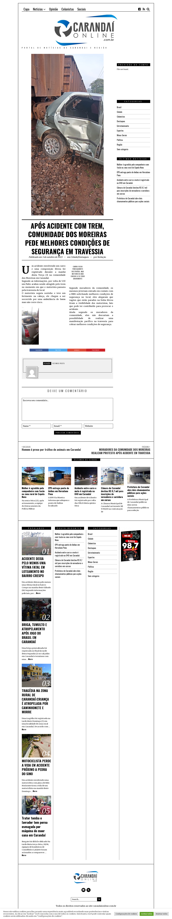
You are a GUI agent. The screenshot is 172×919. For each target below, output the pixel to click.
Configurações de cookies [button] (126, 914)
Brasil (119, 107)
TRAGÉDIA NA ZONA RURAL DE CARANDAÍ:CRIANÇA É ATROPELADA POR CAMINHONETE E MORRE (35, 701)
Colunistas (121, 116)
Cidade (74, 257)
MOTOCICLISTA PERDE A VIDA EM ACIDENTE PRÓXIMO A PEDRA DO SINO (36, 767)
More (38, 593)
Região (119, 144)
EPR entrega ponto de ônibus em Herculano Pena (58, 491)
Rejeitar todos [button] (161, 914)
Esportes (120, 130)
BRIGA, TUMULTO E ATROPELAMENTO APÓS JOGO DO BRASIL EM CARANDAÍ (34, 633)
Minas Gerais (122, 135)
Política (120, 139)
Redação (102, 257)
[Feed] (144, 9)
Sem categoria (122, 149)
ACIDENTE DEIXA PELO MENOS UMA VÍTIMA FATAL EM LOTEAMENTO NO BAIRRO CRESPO (34, 567)
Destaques (83, 257)
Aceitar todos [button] (146, 914)
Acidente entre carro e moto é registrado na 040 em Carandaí (85, 491)
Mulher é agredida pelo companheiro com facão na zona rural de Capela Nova (133, 166)
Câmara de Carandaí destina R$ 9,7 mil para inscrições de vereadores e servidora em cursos (133, 190)
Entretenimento (123, 125)
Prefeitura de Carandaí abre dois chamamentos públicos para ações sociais (133, 200)
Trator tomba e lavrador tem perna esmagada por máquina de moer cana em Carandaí (34, 826)
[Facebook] (139, 9)
